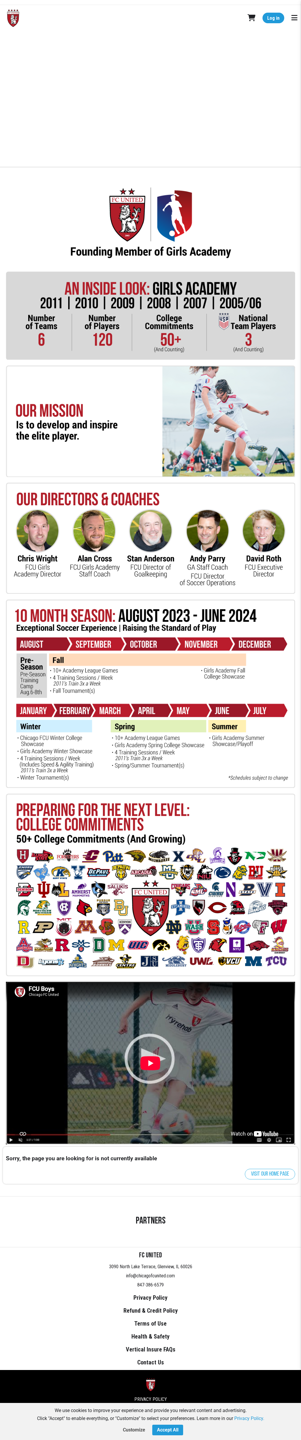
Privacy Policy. (249, 1418)
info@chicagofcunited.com (150, 1276)
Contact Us (150, 1362)
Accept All (167, 1430)
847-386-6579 (150, 1285)
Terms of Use (150, 1323)
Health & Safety (150, 1336)
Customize (134, 1430)
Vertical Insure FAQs (150, 1349)
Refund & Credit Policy (150, 1311)
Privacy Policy (150, 1298)
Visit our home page (270, 1174)
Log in (273, 18)
